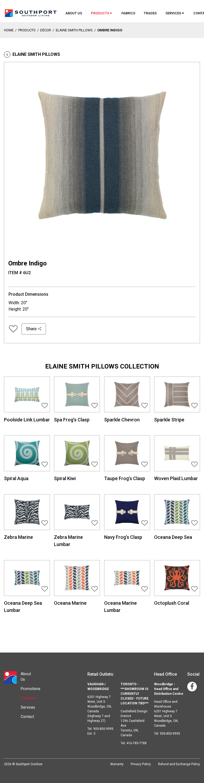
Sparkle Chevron (122, 419)
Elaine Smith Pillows (74, 30)
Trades (150, 13)
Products (100, 13)
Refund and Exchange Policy (179, 764)
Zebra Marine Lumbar (68, 540)
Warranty (117, 764)
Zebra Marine (18, 537)
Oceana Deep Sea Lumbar (23, 606)
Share (32, 328)
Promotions (30, 689)
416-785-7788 (136, 743)
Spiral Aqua (16, 478)
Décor (45, 30)
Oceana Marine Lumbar (120, 606)
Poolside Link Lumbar (27, 419)
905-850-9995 (170, 733)
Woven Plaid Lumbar (176, 478)
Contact (27, 716)
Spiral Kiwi (65, 478)
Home (9, 30)
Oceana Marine (70, 603)
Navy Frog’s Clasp (123, 537)
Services (173, 13)
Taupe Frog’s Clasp (124, 478)
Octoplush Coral (171, 603)
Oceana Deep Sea (173, 537)
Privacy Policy (141, 764)
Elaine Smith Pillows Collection (102, 366)
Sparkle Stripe (169, 419)
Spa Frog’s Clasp (72, 419)
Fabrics (128, 13)
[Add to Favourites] (13, 329)
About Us (73, 13)
